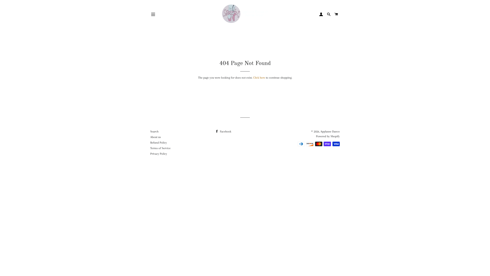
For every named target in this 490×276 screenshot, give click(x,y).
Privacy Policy (158, 153)
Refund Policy (158, 142)
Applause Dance (330, 131)
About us (155, 137)
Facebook (225, 131)
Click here (259, 77)
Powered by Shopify (328, 136)
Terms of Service (160, 148)
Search (154, 131)
